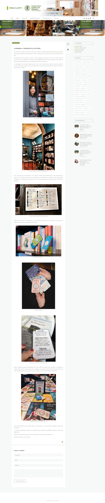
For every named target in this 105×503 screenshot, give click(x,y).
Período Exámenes (79, 102)
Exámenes (83, 88)
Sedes (17, 18)
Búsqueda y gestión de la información (83, 76)
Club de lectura (78, 82)
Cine (76, 78)
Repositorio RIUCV (35, 18)
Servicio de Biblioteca (80, 112)
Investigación (77, 50)
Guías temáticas (47, 18)
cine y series (84, 80)
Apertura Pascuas (79, 66)
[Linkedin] (86, 18)
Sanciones (86, 108)
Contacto (56, 18)
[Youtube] (88, 18)
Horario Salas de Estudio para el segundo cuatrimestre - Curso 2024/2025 (85, 162)
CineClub (80, 78)
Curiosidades (86, 84)
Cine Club (86, 78)
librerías (89, 90)
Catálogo (24, 18)
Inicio (11, 18)
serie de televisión (86, 110)
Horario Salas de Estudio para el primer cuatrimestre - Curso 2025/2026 (86, 144)
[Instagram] (90, 18)
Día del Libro (85, 86)
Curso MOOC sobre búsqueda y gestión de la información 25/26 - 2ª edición (85, 127)
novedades (83, 94)
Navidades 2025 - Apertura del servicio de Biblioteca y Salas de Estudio (86, 136)
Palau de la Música (79, 100)
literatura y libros (83, 92)
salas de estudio (78, 108)
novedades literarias (80, 98)
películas (87, 100)
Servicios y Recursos (79, 47)
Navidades (77, 94)
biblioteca (87, 68)
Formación (76, 52)
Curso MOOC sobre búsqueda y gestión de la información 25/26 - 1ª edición (85, 152)
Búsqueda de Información (81, 74)
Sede (91, 108)
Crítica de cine (78, 84)
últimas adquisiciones (80, 114)
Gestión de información (80, 90)
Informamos (7, 24)
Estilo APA (77, 88)
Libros (76, 92)
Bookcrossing (78, 72)
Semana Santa (78, 110)
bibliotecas (77, 70)
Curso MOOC (77, 86)
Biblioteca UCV (84, 70)
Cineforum (77, 80)
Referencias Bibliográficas (81, 106)
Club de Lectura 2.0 (88, 82)
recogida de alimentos (80, 104)
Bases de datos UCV (79, 68)
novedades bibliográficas (81, 96)
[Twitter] (84, 18)
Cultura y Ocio (16, 42)
